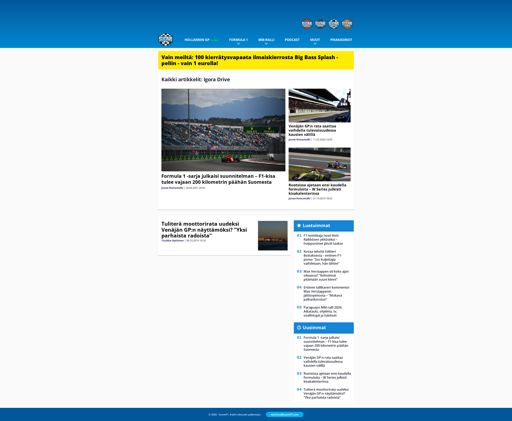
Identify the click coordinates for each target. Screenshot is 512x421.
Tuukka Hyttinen (172, 240)
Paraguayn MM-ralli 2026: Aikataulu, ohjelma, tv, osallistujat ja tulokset (323, 311)
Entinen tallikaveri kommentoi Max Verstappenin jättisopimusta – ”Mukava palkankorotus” (326, 293)
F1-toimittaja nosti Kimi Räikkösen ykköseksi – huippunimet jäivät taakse (323, 239)
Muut (315, 40)
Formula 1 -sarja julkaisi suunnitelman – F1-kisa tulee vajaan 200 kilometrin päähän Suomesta (218, 179)
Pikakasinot (341, 40)
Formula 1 (238, 40)
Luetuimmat (316, 225)
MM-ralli (266, 40)
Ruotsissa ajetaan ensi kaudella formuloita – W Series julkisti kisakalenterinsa (317, 189)
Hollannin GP (202, 40)
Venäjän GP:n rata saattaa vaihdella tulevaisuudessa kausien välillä (312, 130)
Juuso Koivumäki (172, 188)
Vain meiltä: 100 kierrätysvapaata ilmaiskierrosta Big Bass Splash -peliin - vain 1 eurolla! (249, 60)
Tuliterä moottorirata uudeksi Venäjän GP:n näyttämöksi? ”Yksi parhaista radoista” (204, 229)
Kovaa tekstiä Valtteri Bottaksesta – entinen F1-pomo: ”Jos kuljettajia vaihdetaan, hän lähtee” (323, 257)
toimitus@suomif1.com (285, 414)
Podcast (292, 40)
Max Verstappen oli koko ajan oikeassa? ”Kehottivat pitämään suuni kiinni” (326, 275)
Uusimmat (314, 327)
